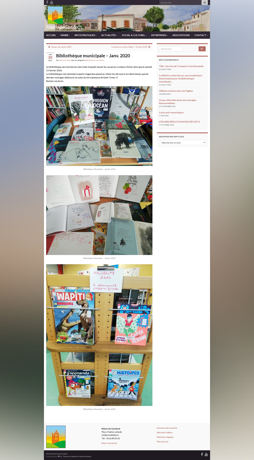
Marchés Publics (165, 432)
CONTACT (200, 35)
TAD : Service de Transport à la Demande (181, 66)
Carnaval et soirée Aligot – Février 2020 (129, 47)
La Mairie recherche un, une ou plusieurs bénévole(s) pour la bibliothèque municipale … (180, 78)
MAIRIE (65, 35)
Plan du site (162, 441)
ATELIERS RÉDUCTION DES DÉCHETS (179, 121)
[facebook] (202, 454)
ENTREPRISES (159, 35)
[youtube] (206, 454)
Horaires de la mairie (167, 428)
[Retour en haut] (247, 453)
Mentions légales (165, 437)
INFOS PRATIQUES (85, 35)
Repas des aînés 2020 (61, 47)
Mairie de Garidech (64, 27)
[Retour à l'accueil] (127, 18)
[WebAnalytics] (100, 454)
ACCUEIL (51, 35)
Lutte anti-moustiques (171, 112)
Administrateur (65, 60)
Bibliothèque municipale (94, 60)
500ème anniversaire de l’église (176, 90)
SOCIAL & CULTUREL (134, 35)
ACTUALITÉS (108, 35)
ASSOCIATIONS (181, 35)
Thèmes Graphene (70, 456)
